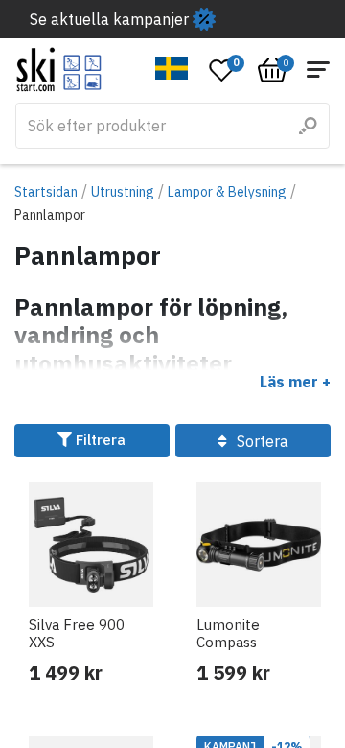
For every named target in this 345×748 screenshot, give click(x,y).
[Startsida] (59, 69)
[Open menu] (318, 69)
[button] (172, 68)
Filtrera (99, 440)
